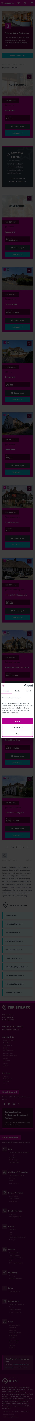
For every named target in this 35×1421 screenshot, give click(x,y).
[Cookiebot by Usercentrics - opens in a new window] (25, 685)
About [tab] (29, 691)
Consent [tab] (6, 691)
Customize (16, 727)
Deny (17, 734)
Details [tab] (17, 691)
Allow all (18, 721)
